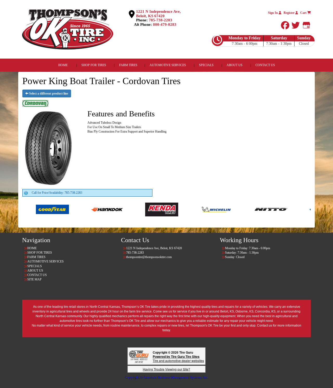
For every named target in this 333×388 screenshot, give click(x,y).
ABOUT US (234, 65)
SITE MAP (34, 279)
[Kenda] (138, 209)
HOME (63, 65)
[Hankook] (83, 209)
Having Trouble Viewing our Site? (166, 369)
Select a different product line (48, 93)
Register (289, 13)
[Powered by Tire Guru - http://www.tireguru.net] (139, 356)
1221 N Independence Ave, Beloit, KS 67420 (158, 13)
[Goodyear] (29, 209)
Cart (303, 13)
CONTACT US (265, 65)
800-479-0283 (164, 24)
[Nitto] (247, 209)
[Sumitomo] (302, 209)
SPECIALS (206, 65)
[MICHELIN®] (193, 209)
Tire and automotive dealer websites (178, 358)
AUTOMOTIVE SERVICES (168, 65)
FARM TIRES (128, 65)
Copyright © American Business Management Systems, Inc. (166, 377)
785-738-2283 (160, 20)
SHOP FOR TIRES (93, 65)
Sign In (273, 13)
